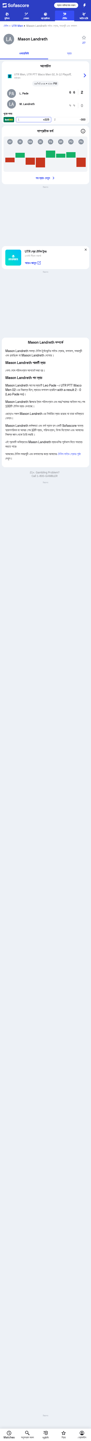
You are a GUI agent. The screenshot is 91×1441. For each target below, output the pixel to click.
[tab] (24, 53)
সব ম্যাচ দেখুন (43, 178)
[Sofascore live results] (18, 5)
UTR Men (17, 25)
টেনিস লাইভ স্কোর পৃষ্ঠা (69, 454)
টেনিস (6, 25)
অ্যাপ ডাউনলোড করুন (66, 5)
